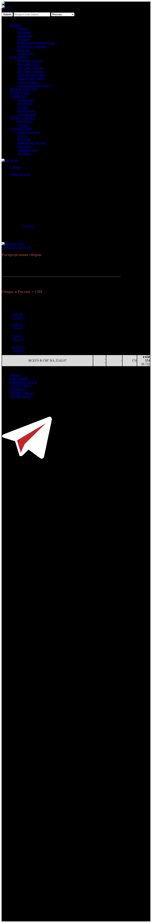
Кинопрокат (25, 100)
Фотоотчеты (25, 110)
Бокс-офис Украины (31, 71)
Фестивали (24, 103)
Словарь (23, 125)
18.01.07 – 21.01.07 (18, 316)
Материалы (25, 121)
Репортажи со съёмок (31, 46)
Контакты (24, 139)
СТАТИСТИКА (20, 93)
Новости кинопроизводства (36, 42)
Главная (15, 167)
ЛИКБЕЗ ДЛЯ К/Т (22, 118)
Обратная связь (27, 150)
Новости (15, 25)
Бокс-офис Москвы (30, 68)
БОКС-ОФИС (19, 57)
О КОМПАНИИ (21, 128)
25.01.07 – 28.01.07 (18, 325)
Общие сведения (28, 132)
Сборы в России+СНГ (17, 247)
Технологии (25, 53)
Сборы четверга (28, 82)
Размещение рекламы (31, 143)
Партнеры (24, 146)
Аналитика (24, 35)
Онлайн (22, 107)
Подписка (24, 153)
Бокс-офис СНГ (28, 64)
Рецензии (23, 50)
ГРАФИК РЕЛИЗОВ (23, 89)
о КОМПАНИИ (20, 396)
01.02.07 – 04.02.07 (18, 337)
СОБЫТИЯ (17, 96)
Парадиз (28, 226)
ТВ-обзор (23, 39)
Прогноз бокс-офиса (31, 78)
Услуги (22, 135)
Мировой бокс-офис (31, 75)
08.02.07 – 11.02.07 (18, 349)
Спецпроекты (26, 114)
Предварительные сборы (34, 85)
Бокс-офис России (29, 60)
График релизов (20, 174)
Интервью (24, 32)
